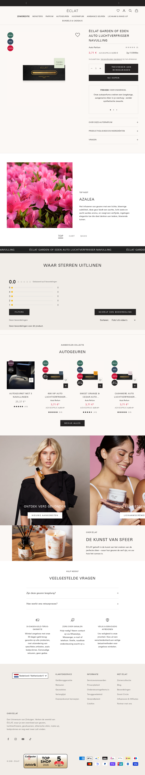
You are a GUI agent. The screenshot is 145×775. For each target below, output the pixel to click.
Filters (19, 312)
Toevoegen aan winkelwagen (121, 68)
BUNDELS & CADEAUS (72, 21)
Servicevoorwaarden (96, 680)
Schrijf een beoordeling (115, 312)
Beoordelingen (123, 689)
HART (72, 236)
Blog (119, 685)
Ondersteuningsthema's (98, 689)
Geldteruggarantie (64, 680)
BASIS (83, 236)
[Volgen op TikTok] (30, 739)
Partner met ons (124, 703)
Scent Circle (123, 694)
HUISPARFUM (78, 16)
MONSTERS (37, 16)
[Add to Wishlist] (77, 35)
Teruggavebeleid (94, 694)
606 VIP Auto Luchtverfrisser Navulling (55, 395)
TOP (60, 236)
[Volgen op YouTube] (23, 739)
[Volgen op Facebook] (8, 739)
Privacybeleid (93, 685)
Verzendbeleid (93, 699)
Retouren (60, 685)
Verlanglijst (61, 694)
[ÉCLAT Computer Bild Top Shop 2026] (45, 761)
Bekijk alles (72, 423)
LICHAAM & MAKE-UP (118, 16)
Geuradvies (61, 689)
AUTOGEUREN (62, 16)
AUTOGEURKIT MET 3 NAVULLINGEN (20, 395)
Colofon (90, 703)
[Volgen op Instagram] (15, 739)
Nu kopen (113, 78)
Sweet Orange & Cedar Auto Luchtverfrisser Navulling (90, 395)
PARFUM (49, 16)
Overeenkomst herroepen (67, 699)
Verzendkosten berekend (111, 59)
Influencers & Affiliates (127, 699)
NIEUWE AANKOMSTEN (45, 515)
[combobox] (30, 676)
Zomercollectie (124, 680)
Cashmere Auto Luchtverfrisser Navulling (124, 395)
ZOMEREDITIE (23, 16)
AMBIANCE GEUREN (96, 16)
